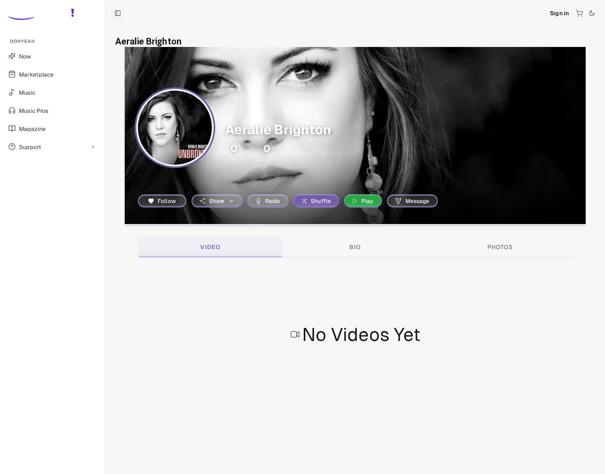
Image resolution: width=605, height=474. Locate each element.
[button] (52, 13)
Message (417, 201)
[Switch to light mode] (591, 13)
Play (367, 201)
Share (217, 201)
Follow (167, 201)
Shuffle (321, 201)
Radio (272, 201)
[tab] (210, 247)
